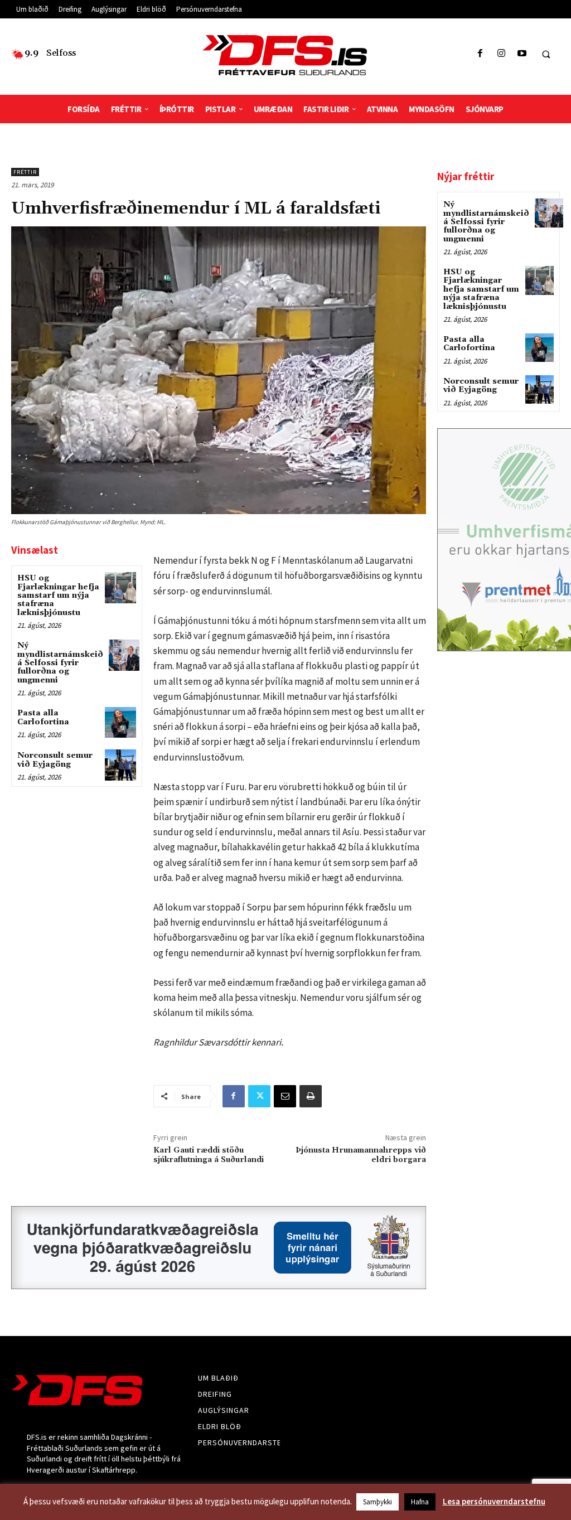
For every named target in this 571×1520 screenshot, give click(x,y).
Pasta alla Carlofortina (43, 717)
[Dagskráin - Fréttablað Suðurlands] (286, 55)
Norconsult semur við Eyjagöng (55, 760)
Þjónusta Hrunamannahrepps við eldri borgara (361, 1155)
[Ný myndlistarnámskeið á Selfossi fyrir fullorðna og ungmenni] (124, 655)
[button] (546, 54)
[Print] (310, 1096)
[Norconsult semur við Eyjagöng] (120, 764)
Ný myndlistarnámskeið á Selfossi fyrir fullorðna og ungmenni (60, 663)
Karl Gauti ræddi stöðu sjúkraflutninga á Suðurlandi (208, 1155)
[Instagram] (501, 53)
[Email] (285, 1096)
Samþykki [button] (377, 1502)
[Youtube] (521, 53)
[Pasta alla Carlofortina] (120, 722)
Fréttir (25, 172)
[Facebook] (480, 53)
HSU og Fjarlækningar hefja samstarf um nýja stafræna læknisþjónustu (58, 595)
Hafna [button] (420, 1502)
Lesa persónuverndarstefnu (494, 1501)
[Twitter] (259, 1096)
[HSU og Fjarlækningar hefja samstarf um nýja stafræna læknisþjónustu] (120, 587)
